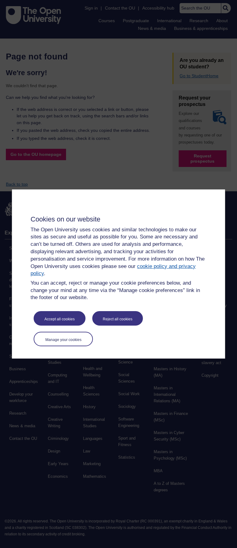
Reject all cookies (117, 319)
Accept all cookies (59, 319)
